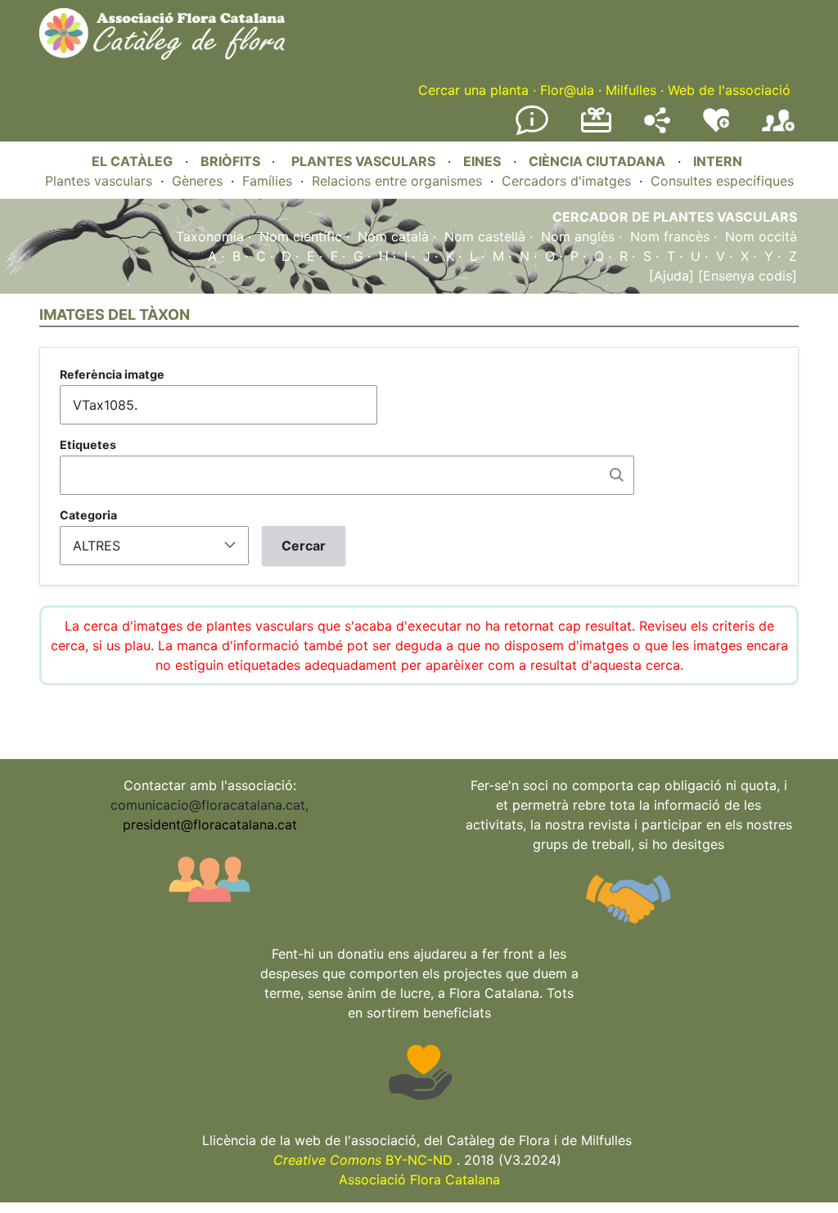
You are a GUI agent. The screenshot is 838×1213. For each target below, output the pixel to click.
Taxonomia (210, 236)
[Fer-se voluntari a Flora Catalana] (716, 128)
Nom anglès (578, 236)
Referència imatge (112, 374)
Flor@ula (567, 90)
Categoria (88, 515)
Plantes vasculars (98, 181)
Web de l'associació (729, 90)
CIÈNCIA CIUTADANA (597, 161)
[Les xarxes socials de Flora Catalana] (657, 128)
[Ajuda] (671, 275)
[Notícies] (532, 132)
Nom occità (761, 236)
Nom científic (300, 236)
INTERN (717, 161)
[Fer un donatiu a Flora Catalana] (596, 130)
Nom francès (670, 236)
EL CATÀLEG (132, 161)
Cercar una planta (473, 90)
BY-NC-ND (363, 1160)
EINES (482, 161)
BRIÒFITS (232, 161)
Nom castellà (484, 236)
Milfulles (631, 90)
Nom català (393, 236)
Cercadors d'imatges (566, 181)
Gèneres (197, 181)
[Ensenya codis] (745, 275)
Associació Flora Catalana (419, 1179)
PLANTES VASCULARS (363, 161)
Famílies (267, 181)
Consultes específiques (722, 181)
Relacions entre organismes (397, 181)
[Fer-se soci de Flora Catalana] (778, 132)
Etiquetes (88, 445)
